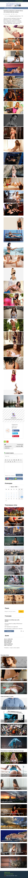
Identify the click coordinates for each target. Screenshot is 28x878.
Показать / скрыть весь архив (11, 647)
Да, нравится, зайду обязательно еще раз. (13, 624)
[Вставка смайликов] (21, 460)
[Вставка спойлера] (15, 461)
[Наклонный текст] (7, 460)
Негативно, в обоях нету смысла (14, 628)
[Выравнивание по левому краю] (14, 460)
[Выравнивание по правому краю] (18, 460)
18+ (22, 16)
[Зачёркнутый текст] (12, 460)
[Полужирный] (6, 460)
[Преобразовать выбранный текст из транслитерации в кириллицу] (12, 461)
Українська (19, 479)
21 (16, 496)
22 (19, 496)
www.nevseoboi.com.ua (8, 873)
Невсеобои (13, 4)
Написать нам (7, 872)
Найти (21, 611)
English (10, 479)
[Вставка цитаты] (10, 461)
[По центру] (16, 460)
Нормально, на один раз (12, 626)
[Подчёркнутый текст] (9, 460)
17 (6, 496)
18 (8, 496)
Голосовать (9, 631)
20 (13, 496)
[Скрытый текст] (8, 461)
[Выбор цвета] (6, 461)
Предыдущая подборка (8, 447)
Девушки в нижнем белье (15, 16)
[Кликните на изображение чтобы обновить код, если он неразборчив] (9, 480)
